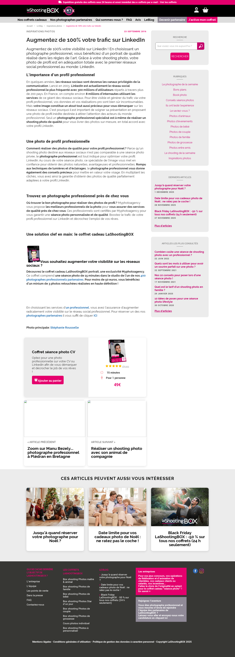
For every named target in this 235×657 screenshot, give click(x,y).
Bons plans (179, 89)
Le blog (40, 26)
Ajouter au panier (50, 380)
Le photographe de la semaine (180, 84)
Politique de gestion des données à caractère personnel (123, 642)
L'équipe (31, 586)
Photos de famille (180, 137)
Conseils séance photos (180, 100)
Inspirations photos (54, 26)
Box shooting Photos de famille (76, 588)
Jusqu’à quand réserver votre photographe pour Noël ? (115, 577)
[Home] (43, 11)
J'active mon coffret (202, 19)
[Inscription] (196, 10)
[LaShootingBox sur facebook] (195, 572)
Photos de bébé (180, 126)
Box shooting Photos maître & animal (78, 580)
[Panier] (205, 10)
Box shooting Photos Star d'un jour (77, 603)
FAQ (129, 19)
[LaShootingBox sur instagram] (201, 573)
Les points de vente (37, 591)
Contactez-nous (35, 604)
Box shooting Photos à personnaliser (75, 629)
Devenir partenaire (172, 19)
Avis (138, 19)
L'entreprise (33, 581)
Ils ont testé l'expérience (180, 105)
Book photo (180, 94)
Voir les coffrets (168, 2)
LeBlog (149, 19)
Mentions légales (41, 642)
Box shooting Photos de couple (76, 610)
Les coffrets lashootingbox (72, 572)
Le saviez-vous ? (180, 110)
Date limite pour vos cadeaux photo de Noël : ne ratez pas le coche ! (114, 587)
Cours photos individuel (76, 623)
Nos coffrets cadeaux (32, 19)
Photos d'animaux (179, 116)
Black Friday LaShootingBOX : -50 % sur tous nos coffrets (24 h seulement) (114, 599)
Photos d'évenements (180, 121)
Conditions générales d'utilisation (72, 642)
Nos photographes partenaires (71, 19)
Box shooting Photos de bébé (76, 595)
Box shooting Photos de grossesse (76, 617)
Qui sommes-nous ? (109, 19)
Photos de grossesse (180, 142)
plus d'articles (163, 226)
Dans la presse (35, 595)
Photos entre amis (180, 147)
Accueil (30, 26)
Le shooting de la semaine (179, 153)
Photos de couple (179, 131)
